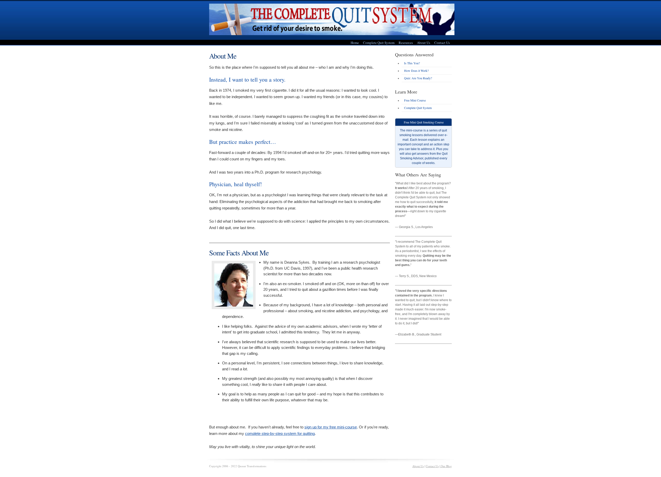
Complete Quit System (379, 42)
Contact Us (442, 42)
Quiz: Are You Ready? (418, 78)
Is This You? (412, 63)
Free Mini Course (415, 100)
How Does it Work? (416, 70)
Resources (406, 42)
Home (355, 42)
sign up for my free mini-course (330, 427)
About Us (423, 42)
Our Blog (446, 466)
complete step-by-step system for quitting (280, 433)
